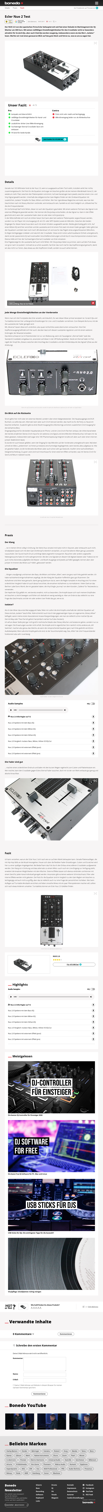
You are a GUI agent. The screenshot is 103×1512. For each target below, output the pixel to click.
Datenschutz (72, 1491)
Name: (15, 1374)
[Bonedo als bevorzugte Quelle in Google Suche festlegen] (20, 21)
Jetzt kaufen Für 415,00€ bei (53, 139)
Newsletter (14, 1505)
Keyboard (40, 1498)
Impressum (71, 1488)
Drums (54, 1485)
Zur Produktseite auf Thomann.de (84, 8)
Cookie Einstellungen (75, 1498)
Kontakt (70, 1485)
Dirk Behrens (32, 22)
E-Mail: (15, 1379)
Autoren (70, 1494)
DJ (52, 1488)
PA (53, 1491)
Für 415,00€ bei (73, 964)
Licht (38, 1501)
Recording (40, 1491)
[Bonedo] (14, 3)
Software (39, 1494)
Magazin (55, 1498)
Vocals (54, 1494)
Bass (38, 1488)
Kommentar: (18, 1358)
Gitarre (39, 1485)
